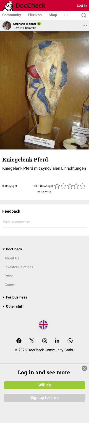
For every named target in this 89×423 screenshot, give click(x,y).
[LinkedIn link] (57, 341)
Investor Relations (19, 267)
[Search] (83, 15)
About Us (12, 258)
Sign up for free (44, 397)
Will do (44, 385)
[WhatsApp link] (70, 341)
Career (10, 285)
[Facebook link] (18, 341)
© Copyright (9, 186)
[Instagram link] (44, 341)
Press (9, 276)
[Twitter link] (32, 341)
